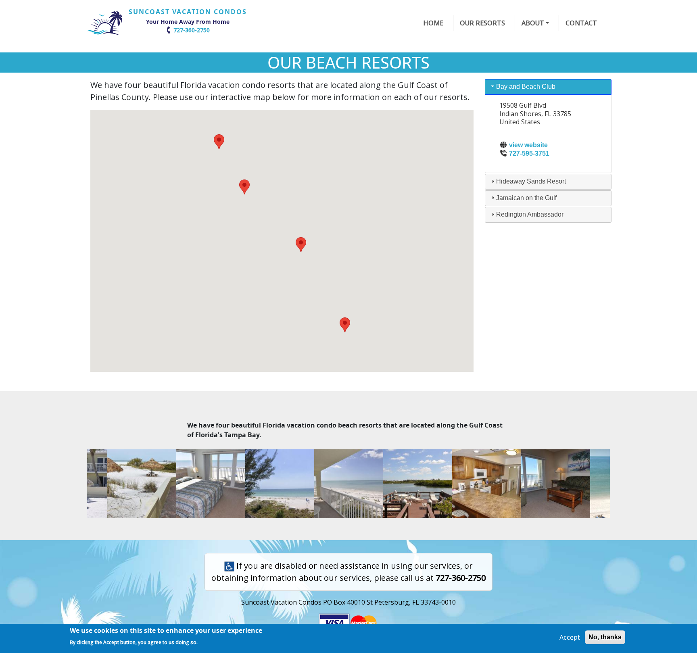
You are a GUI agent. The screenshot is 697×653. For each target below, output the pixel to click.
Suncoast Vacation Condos (188, 11)
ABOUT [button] (533, 23)
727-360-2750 (191, 30)
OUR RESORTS (482, 23)
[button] (345, 324)
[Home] (108, 23)
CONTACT (581, 23)
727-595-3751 (529, 153)
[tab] (548, 87)
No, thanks (605, 637)
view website (528, 145)
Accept (569, 637)
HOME (433, 23)
